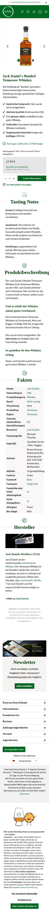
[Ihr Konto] (34, 11)
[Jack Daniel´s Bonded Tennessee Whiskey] (25, 46)
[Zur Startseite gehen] (9, 11)
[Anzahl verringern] (5, 178)
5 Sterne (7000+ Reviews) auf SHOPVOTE (26, 2)
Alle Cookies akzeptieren (24, 906)
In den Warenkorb (32, 178)
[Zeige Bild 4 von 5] (33, 60)
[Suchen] (22, 11)
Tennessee (32, 410)
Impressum (25, 794)
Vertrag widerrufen (14, 749)
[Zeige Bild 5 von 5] (26, 64)
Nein (29, 479)
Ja (28, 491)
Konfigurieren (24, 899)
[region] (26, 46)
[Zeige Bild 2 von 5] (23, 60)
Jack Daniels (33, 388)
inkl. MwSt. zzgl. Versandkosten (17, 167)
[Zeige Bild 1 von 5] (19, 60)
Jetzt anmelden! (24, 686)
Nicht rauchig (33, 401)
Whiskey (31, 397)
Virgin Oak (32, 483)
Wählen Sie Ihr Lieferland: (25, 756)
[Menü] (46, 11)
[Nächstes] (44, 46)
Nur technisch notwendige (24, 893)
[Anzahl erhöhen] (14, 178)
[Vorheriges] (7, 46)
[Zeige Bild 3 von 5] (28, 60)
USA (29, 393)
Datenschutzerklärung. (29, 887)
